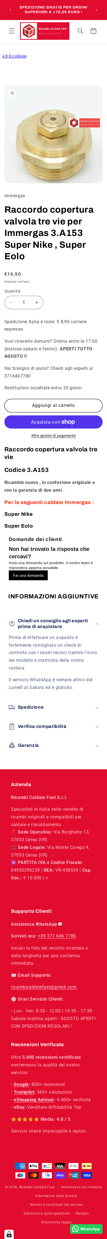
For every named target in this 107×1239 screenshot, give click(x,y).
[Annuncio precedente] (10, 10)
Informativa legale (56, 1222)
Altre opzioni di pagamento (53, 435)
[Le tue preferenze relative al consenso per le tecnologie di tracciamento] (9, 1234)
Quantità (12, 291)
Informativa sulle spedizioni (47, 1213)
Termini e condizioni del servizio (56, 1205)
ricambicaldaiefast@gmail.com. (44, 987)
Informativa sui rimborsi (81, 1187)
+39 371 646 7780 (57, 936)
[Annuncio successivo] (97, 10)
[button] (11, 31)
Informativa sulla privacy (56, 1196)
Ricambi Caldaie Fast (37, 1187)
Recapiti (82, 1213)
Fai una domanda (28, 575)
